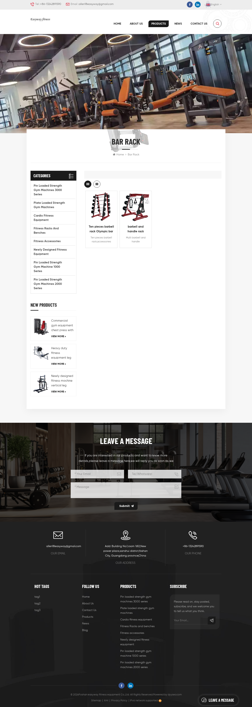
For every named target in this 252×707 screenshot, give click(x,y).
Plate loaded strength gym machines (49, 205)
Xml (106, 700)
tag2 (37, 603)
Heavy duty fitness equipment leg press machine (61, 353)
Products (158, 23)
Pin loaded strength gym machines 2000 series (48, 284)
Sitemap (96, 700)
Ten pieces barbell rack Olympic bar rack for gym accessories (101, 229)
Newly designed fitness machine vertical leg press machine (62, 381)
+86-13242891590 (50, 4)
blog (85, 630)
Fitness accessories (47, 241)
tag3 (37, 610)
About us (136, 23)
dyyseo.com (175, 694)
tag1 (37, 596)
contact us (199, 23)
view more (101, 217)
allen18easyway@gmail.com (96, 4)
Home (117, 23)
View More (57, 336)
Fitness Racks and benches (46, 230)
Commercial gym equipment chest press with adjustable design (62, 326)
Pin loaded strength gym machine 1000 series (48, 267)
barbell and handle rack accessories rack (135, 229)
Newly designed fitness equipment (50, 252)
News (178, 23)
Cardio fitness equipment (44, 218)
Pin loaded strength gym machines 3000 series (48, 190)
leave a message (221, 700)
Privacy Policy (119, 700)
